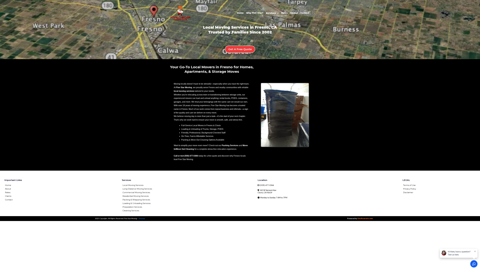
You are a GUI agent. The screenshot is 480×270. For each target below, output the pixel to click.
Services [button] (271, 13)
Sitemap (142, 218)
